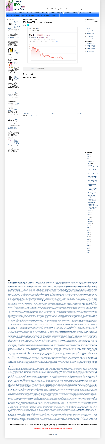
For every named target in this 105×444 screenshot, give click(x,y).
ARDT (48, 298)
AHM (61, 291)
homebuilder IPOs (70, 341)
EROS (29, 328)
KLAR (78, 349)
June (89, 214)
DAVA (67, 319)
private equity (73, 380)
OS (78, 373)
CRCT (45, 316)
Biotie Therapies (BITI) (49, 303)
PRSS (9, 381)
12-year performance (79, 282)
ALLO (79, 293)
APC (96, 295)
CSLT (9, 317)
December (90, 159)
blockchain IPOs (21, 304)
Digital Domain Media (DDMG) (38, 321)
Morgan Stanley (73, 363)
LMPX (48, 354)
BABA (43, 300)
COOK (66, 315)
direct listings (58, 321)
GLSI (19, 337)
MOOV (57, 363)
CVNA (75, 317)
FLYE (34, 332)
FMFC (38, 332)
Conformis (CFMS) (41, 315)
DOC (96, 321)
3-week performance (18, 286)
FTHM (17, 335)
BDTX (96, 300)
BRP (33, 306)
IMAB (35, 344)
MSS (23, 365)
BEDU (13, 302)
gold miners (52, 337)
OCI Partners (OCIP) (90, 371)
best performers (53, 302)
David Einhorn (70, 319)
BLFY (11, 304)
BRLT (25, 306)
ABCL (27, 289)
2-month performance (18, 283)
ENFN (56, 327)
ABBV (25, 289)
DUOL (17, 324)
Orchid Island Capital (64, 373)
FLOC (20, 332)
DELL (44, 320)
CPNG (22, 316)
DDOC (96, 319)
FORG (72, 332)
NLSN (84, 368)
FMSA (41, 332)
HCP (44, 340)
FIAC (11, 331)
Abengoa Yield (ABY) (32, 289)
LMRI (51, 354)
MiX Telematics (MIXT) (68, 362)
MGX (28, 361)
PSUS (44, 381)
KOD (30, 350)
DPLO (41, 322)
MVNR (57, 365)
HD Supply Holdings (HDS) (52, 340)
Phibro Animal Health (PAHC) (66, 377)
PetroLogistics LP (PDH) (14, 377)
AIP (83, 291)
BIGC (84, 302)
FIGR (37, 331)
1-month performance (13, 282)
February (90, 221)
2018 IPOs (74, 12)
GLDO (74, 336)
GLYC (26, 337)
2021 (88, 229)
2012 (88, 245)
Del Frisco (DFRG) (29, 320)
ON (81, 372)
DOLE (19, 322)
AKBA (9, 293)
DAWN (74, 319)
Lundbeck (64, 356)
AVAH (84, 299)
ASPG (18, 299)
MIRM (54, 362)
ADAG (9, 290)
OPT (54, 373)
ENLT (58, 327)
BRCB (89, 304)
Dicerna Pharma (28, 321)
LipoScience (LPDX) (25, 354)
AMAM (25, 294)
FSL (87, 333)
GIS (66, 336)
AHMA (63, 291)
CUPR (46, 317)
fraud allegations (44, 333)
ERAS (15, 328)
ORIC (71, 373)
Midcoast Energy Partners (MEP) (91, 361)
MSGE (13, 365)
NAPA (94, 365)
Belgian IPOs (19, 302)
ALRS (96, 293)
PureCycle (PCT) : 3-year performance (92, 200)
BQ (79, 304)
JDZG (11, 348)
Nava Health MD (91, 202)
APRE (71, 296)
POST (94, 379)
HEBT (77, 340)
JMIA (53, 348)
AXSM (28, 300)
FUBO (19, 335)
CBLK (69, 308)
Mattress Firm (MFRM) (52, 358)
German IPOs (31, 336)
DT (77, 322)
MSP (21, 365)
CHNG (20, 312)
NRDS (74, 369)
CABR (30, 307)
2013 (88, 243)
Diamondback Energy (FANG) (17, 321)
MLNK (75, 362)
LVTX (84, 356)
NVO (39, 371)
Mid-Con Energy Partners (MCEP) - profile (77, 361)
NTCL (94, 369)
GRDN (94, 337)
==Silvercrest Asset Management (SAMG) (12, 128)
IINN (19, 344)
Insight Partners (37, 345)
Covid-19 (12, 316)
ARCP (43, 298)
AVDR (91, 299)
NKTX (79, 368)
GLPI (17, 337)
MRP (92, 363)
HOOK (96, 341)
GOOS (68, 337)
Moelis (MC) (40, 363)
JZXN (92, 348)
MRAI (83, 363)
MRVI (94, 363)
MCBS (75, 358)
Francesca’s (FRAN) (37, 333)
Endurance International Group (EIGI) (25, 327)
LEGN (9, 353)
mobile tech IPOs (23, 363)
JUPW (88, 348)
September (90, 165)
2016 (88, 238)
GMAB (28, 337)
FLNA (15, 332)
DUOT (19, 324)
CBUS (90, 308)
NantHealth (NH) (83, 365)
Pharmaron (49, 377)
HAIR (26, 340)
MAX (61, 358)
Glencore (77, 336)
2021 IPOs (52, 12)
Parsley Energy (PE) (74, 375)
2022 (88, 227)
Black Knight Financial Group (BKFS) (71, 303)
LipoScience (19, 354)
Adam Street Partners (14, 290)
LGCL (51, 353)
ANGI (54, 295)
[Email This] (37, 68)
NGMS (42, 368)
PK (14, 379)
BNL (49, 304)
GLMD (80, 336)
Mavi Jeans (58, 358)
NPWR (72, 369)
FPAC (21, 333)
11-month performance (62, 282)
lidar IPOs (77, 353)
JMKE (55, 348)
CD (94, 308)
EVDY (67, 328)
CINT (40, 312)
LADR (96, 350)
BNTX (58, 304)
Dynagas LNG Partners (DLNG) (36, 324)
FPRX (26, 333)
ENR (63, 327)
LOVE (94, 354)
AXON (25, 300)
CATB (44, 308)
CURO (51, 317)
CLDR (68, 312)
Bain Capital (47, 300)
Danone (44, 319)
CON (27, 315)
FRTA (76, 333)
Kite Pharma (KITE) (66, 349)
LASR (38, 352)
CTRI (36, 317)
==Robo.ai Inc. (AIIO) (12, 119)
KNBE (9, 350)
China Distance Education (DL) (76, 311)
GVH (19, 340)
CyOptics (18, 319)
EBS (96, 324)
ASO (10, 299)
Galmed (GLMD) (42, 335)
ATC (36, 299)
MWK (59, 365)
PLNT (55, 379)
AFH (11, 291)
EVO (91, 328)
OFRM (13, 372)
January (89, 223)
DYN (30, 324)
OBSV (74, 371)
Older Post (79, 113)
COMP (22, 315)
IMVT (60, 344)
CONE (30, 315)
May (89, 216)
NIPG (62, 368)
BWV (88, 306)
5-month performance (80, 286)
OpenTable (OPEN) (37, 373)
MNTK (14, 363)
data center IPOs (56, 319)
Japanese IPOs (84, 346)
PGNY (39, 377)
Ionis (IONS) (74, 345)
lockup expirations (58, 354)
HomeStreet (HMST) (77, 341)
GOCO (45, 337)
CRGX (53, 316)
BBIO (65, 300)
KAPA (21, 349)
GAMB (47, 335)
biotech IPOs (41, 303)
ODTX (9, 372)
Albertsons (29, 293)
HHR (21, 341)
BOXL (77, 304)
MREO (85, 363)
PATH (90, 375)
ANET (49, 295)
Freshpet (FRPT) (58, 333)
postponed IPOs (20, 380)
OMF (71, 372)
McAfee (72, 358)
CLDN (65, 312)
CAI (56, 307)
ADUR (61, 290)
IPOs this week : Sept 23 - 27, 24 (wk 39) (93, 174)
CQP (33, 316)
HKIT (47, 341)
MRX (96, 363)
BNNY (52, 304)
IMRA (48, 344)
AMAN (28, 294)
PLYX (69, 379)
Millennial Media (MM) (45, 362)
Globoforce (90, 336)
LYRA (13, 357)
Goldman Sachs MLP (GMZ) (59, 337)
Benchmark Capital (25, 302)
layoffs (54, 352)
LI (68, 353)
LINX (16, 354)
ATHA (40, 299)
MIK (30, 362)
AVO (18, 300)
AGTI (54, 291)
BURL (75, 306)
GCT (70, 335)
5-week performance (90, 286)
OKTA (43, 372)
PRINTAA (64, 380)
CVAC (63, 317)
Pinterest (92, 377)
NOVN (62, 369)
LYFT (11, 357)
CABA (28, 307)
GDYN (84, 335)
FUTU (29, 335)
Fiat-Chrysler (14, 331)
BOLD (66, 304)
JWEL (90, 348)
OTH (92, 373)
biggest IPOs (16, 303)
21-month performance (80, 285)
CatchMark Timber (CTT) (49, 308)
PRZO (21, 381)
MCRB (89, 358)
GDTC (82, 335)
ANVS (86, 295)
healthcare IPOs (64, 340)
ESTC (34, 328)
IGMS (96, 342)
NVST (43, 371)
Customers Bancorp (58, 317)
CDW (19, 309)
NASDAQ (11, 367)
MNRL (9, 363)
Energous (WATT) (46, 327)
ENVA (67, 327)
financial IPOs (43, 331)
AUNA (64, 299)
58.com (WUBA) (24, 287)
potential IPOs (26, 380)
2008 (88, 252)
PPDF (32, 380)
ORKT (73, 373)
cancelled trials (13, 308)
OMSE (79, 372)
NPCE (66, 369)
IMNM (42, 344)
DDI (92, 319)
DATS (64, 319)
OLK (54, 372)
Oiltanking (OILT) (37, 372)
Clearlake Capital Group (90, 312)
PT (48, 381)
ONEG (9, 373)
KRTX (56, 350)
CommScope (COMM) (17, 315)
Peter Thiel (95, 376)
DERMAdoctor (88, 320)
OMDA (67, 372)
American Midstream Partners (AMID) (73, 294)
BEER (15, 302)
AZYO (41, 300)
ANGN (63, 295)
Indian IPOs (84, 344)
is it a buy (44, 346)
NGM (40, 368)
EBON (94, 324)
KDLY (45, 349)
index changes (77, 344)
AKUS (16, 293)
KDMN (48, 349)
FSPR (91, 333)
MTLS (35, 365)
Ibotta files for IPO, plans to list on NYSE (16, 64)
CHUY (30, 312)
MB (63, 358)
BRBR (87, 304)
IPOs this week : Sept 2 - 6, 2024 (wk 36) (93, 208)
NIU (64, 368)
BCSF (84, 300)
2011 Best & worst (90, 51)
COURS (9, 316)
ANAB (33, 295)
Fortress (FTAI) (76, 332)
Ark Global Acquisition (65, 298)
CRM (59, 316)
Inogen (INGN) (22, 345)
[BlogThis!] (39, 68)
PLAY (37, 379)
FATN (74, 329)
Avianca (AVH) (10, 300)
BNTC (56, 304)
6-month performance (33, 287)
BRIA (96, 304)
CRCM (42, 316)
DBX (82, 319)
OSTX (87, 373)
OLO (60, 372)
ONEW (14, 373)
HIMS (33, 341)
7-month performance (61, 287)
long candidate (87, 354)
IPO (85, 345)
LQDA (24, 356)
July (89, 212)
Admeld (39, 290)
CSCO (96, 316)
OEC (11, 372)
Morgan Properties (66, 363)
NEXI (22, 368)
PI (76, 377)
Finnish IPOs (48, 331)
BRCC (92, 304)
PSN (29, 381)
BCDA (77, 300)
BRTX (36, 306)
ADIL (35, 290)
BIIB (19, 303)
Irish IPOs (39, 346)
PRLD (80, 380)
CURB (49, 317)
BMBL (43, 304)
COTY (82, 315)
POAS (81, 379)
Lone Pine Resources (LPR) (77, 354)
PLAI (16, 379)
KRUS (58, 350)
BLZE (40, 304)
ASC (8, 299)
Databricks (61, 319)
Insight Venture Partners (44, 345)
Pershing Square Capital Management (86, 376)
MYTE (67, 365)
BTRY (58, 306)
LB (58, 352)
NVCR (30, 371)
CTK (27, 317)
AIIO (80, 291)
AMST (21, 295)
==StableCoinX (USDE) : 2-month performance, (13, 38)
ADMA (37, 290)
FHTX (9, 331)
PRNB (82, 380)
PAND (39, 375)
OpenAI (31, 373)
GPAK (74, 337)
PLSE (59, 379)
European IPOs (53, 328)
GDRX (77, 335)
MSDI (11, 365)
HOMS (83, 341)
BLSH (28, 304)
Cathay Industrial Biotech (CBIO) (60, 308)
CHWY (32, 312)
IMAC (37, 344)
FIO (59, 331)
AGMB (39, 291)
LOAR (53, 354)
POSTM (15, 380)
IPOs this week (90, 27)
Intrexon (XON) (60, 345)
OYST (29, 375)
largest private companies (32, 352)
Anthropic (80, 295)
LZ (16, 357)
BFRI (59, 302)
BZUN (16, 307)
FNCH (43, 332)
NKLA (76, 368)
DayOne (77, 319)
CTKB (29, 317)
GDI (75, 335)
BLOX (26, 304)
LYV (15, 357)
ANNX (66, 295)
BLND (17, 304)
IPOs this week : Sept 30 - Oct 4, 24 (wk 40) (93, 167)
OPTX (56, 373)
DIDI (32, 321)
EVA (60, 328)
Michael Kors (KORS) (45, 361)
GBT (68, 335)
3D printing (44, 286)
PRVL (19, 381)
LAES (9, 352)
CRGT (50, 316)
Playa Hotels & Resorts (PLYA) (43, 379)
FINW (57, 331)
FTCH (94, 333)
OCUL (96, 371)
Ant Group (74, 295)
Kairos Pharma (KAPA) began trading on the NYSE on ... (93, 181)
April (89, 217)
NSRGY (86, 369)
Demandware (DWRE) (77, 320)
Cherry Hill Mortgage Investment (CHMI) (52, 311)
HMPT (51, 341)
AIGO (73, 291)
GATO (59, 335)
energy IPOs (52, 327)
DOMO (21, 322)
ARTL (85, 298)
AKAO (96, 291)
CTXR (38, 317)
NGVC (45, 368)
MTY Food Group (47, 365)
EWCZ (18, 329)
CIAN (38, 312)
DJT (69, 321)
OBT (76, 371)
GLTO (21, 337)
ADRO (47, 290)
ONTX (27, 373)
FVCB (31, 335)
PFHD (35, 377)
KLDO (83, 349)
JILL (39, 348)
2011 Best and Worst (68, 283)
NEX (19, 368)
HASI (33, 340)
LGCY (54, 353)
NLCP (81, 368)
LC (68, 352)
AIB (71, 291)
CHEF (24, 311)
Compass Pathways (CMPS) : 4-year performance (92, 185)
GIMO (64, 336)
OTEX (90, 373)
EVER (69, 328)
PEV (25, 377)
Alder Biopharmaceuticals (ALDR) (49, 293)
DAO (46, 319)
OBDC (72, 371)
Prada (37, 380)
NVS (41, 371)
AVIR (14, 300)
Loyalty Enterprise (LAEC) (16, 356)
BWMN (85, 306)
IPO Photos (89, 35)
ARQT (80, 298)
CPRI (26, 316)
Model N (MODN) (35, 363)
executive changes (29, 329)
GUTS (15, 340)
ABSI (40, 289)
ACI (77, 289)
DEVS (92, 320)
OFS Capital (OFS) (18, 372)
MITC (58, 362)
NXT (54, 371)
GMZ (36, 337)
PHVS (74, 377)
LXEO (94, 356)
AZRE (39, 300)
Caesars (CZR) (34, 307)
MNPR (96, 362)
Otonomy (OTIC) (11, 375)
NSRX (89, 369)
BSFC (44, 306)
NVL (37, 371)
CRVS (73, 316)
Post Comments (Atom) (34, 115)
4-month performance (51, 286)
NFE (35, 368)
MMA (86, 362)
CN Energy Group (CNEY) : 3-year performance (91, 196)
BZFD (14, 307)
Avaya (86, 299)
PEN (50, 376)
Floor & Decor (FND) (24, 332)
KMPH (96, 349)
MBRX (68, 358)
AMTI (28, 295)
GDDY (73, 335)
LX (89, 356)
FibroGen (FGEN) (20, 331)
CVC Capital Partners (68, 317)
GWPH (21, 340)
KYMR (85, 350)
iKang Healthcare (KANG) (25, 344)
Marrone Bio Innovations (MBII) (19, 358)
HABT (24, 340)
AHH (55, 291)
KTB (71, 350)
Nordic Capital (17, 369)
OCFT (81, 371)
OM (64, 372)
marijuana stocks (65, 357)
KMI (94, 349)
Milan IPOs (33, 362)
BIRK (56, 303)
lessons (29, 353)
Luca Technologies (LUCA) (49, 356)
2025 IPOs (22, 12)
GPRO (76, 337)
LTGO (34, 356)
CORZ (76, 315)
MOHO (43, 363)
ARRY (83, 298)
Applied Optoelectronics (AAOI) (60, 296)
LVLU (82, 356)
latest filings (41, 352)
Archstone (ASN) (31, 298)
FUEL (22, 335)
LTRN (42, 356)
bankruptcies (52, 300)
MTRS (38, 365)
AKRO (14, 293)
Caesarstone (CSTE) (51, 307)
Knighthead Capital (13, 350)
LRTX (28, 356)
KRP (52, 350)
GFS (41, 336)
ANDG (38, 295)
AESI (96, 290)
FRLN (66, 333)
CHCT (12, 311)
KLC (80, 349)
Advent (63, 290)
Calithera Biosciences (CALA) (72, 307)
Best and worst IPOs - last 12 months (43, 302)
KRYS (61, 350)
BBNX (68, 300)
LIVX (37, 354)
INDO (88, 344)
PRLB (77, 380)
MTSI (40, 365)
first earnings (77, 331)
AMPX (12, 295)
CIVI (47, 312)
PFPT (37, 377)
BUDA (67, 306)
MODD (30, 363)
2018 (88, 234)
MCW (94, 358)
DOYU (36, 322)
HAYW (35, 340)
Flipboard (9, 332)
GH (45, 336)
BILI (21, 303)
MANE (33, 357)
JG (21, 348)
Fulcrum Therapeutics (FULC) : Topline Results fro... (92, 190)
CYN (16, 319)
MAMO (23, 357)
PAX (14, 376)
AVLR (16, 300)
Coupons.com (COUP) (90, 315)
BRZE (42, 306)
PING (79, 377)
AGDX (22, 291)
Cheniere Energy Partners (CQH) (37, 311)
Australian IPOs (71, 299)
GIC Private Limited (53, 336)
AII (78, 291)
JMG (51, 348)
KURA (78, 350)
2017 (88, 236)
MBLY (65, 358)
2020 (88, 230)
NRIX (81, 369)
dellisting (52, 320)
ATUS (55, 299)
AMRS (16, 295)
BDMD (91, 300)
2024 (88, 158)
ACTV (89, 289)
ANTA (78, 295)
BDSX (93, 300)
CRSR (68, 316)
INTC (57, 345)
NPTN (69, 369)
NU (15, 371)
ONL (17, 373)
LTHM (38, 356)
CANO (20, 308)
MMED (88, 362)
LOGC (66, 354)
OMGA (74, 372)
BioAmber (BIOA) (29, 303)
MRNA (89, 363)
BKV (63, 303)
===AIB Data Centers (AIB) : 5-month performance (17, 50)
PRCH (41, 380)
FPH (23, 333)
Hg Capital (16, 341)
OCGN (86, 371)
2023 (88, 225)
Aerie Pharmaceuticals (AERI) (72, 290)
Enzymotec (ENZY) (87, 327)
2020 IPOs (59, 12)
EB (81, 324)
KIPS (61, 349)
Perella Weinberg (68, 376)
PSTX (42, 381)
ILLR (32, 344)
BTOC (56, 306)
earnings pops (77, 324)
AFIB (13, 291)
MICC (39, 361)
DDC (90, 319)
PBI (21, 376)
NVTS (48, 371)
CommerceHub (10, 315)
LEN (14, 353)
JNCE (57, 348)
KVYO (83, 350)
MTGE (33, 365)
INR (28, 345)
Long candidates (90, 33)
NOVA (59, 369)
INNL (17, 345)
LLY (43, 354)
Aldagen (41, 293)
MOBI (19, 363)
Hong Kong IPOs (87, 341)
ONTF (24, 373)
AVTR (21, 300)
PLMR (52, 379)
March (89, 219)
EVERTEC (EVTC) (84, 328)
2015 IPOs (9, 15)
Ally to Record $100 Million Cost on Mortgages (16, 78)
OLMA (58, 372)
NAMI (79, 365)
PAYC (18, 376)
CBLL (72, 308)
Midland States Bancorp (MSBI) (13, 362)
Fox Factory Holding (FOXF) (15, 333)
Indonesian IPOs (92, 344)
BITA (58, 303)
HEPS (86, 340)
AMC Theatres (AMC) (45, 294)
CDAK (96, 308)
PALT (37, 375)
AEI (65, 290)
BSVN (47, 306)
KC (37, 349)
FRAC (32, 333)
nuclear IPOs (18, 371)
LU (44, 356)
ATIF (47, 299)
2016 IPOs (89, 12)
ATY (57, 299)
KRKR (42, 350)
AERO (78, 290)
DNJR (87, 321)
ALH (61, 293)
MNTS (16, 363)
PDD (41, 376)
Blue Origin (31, 304)
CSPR (14, 317)
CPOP (24, 316)
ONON (22, 373)
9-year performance (17, 289)
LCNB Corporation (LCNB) (76, 352)
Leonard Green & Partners (20, 353)
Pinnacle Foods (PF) (84, 377)
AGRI (42, 291)
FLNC (17, 332)
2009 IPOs (58, 283)
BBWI (70, 300)
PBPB (28, 376)
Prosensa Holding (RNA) (93, 380)
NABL (70, 365)
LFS (42, 353)
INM (12, 345)
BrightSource (17, 306)
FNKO (45, 332)
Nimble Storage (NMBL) (54, 368)
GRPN (57, 339)
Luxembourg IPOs (75, 356)
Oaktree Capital (66, 371)
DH (11, 321)
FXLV (38, 335)
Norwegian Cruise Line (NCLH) (46, 369)
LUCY (55, 356)
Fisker (81, 331)
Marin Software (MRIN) (73, 357)
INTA (54, 345)
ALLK (77, 293)
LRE (26, 356)
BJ (61, 303)
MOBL (27, 363)
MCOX (87, 358)
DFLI (96, 320)
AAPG (22, 289)
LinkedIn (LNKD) (11, 354)
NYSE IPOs (89, 28)
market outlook (79, 357)
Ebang (83, 324)
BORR (68, 304)
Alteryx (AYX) (12, 294)
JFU (20, 348)
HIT (44, 341)
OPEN (29, 373)
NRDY (77, 369)
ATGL (38, 299)
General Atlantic (91, 335)
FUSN (27, 335)
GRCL (91, 337)
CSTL (23, 317)
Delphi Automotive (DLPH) (59, 320)
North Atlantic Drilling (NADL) (34, 369)
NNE (90, 368)
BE (8, 302)
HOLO (56, 341)
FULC (24, 335)
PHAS (52, 377)
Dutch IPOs (23, 324)
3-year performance (30, 69)
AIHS (77, 291)
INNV (19, 345)
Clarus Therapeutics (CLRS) (57, 312)
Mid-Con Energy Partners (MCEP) (64, 361)
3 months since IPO (91, 46)
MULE (52, 365)
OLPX (63, 372)
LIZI (40, 354)
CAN (80, 307)
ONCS (93, 372)
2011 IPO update (75, 283)
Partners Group (81, 375)
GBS (66, 335)
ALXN (18, 294)
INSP (50, 345)
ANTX (84, 295)
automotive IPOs (80, 299)
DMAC (78, 321)
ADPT (45, 290)
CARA (22, 308)
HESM (9, 341)
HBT (38, 340)
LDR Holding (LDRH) (88, 352)
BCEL (81, 300)
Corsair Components (71, 315)
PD (39, 376)
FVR (33, 335)
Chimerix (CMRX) (68, 311)
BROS (31, 306)
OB (69, 371)
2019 (88, 232)
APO (26, 296)
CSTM (25, 317)
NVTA (45, 371)
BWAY (83, 306)
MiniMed (51, 362)
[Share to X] (40, 68)
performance (73, 376)
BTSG (60, 306)
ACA (63, 289)
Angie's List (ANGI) (58, 295)
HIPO (43, 341)
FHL (94, 329)
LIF (80, 353)
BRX (38, 306)
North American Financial (24, 369)
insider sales (31, 345)
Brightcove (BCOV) (11, 306)
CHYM (36, 312)
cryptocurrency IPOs (84, 316)
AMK (86, 294)
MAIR (21, 357)
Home (8, 12)
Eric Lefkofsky (18, 328)
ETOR (44, 328)
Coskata (78, 315)
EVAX (62, 328)
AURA (67, 299)
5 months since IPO (91, 48)
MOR (60, 363)
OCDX (79, 371)
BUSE (77, 306)
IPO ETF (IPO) (88, 345)
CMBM (37, 313)
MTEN (30, 365)
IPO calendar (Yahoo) (91, 38)
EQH (13, 328)
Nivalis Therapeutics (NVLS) (70, 368)
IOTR (79, 345)
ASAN (96, 298)
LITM (30, 354)
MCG (84, 358)
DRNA (65, 322)
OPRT (52, 373)
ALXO (21, 294)
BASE (58, 300)
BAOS (56, 300)
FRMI (68, 333)
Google (65, 337)
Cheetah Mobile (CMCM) (17, 311)
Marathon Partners (49, 357)
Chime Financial (62, 311)
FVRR (36, 335)
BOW (73, 304)
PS (23, 381)
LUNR (70, 356)
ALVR (16, 294)
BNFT (48, 304)
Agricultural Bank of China (47, 291)
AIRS (92, 291)
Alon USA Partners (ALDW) (90, 293)
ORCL (69, 373)
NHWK (48, 368)
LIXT (39, 354)
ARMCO (73, 298)
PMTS (76, 379)
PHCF (59, 377)
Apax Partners (92, 295)
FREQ (53, 333)
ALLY (81, 293)
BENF (30, 302)
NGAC (38, 368)
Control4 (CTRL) (61, 315)
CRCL (40, 316)
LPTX (22, 356)
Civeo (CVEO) (43, 312)
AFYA (17, 291)
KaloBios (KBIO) (11, 349)
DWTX (28, 324)
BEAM (10, 302)
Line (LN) (95, 353)
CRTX (71, 316)
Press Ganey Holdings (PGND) (56, 380)
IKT (30, 344)
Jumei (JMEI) (76, 348)
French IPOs (50, 333)
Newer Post (26, 113)
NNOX (93, 368)
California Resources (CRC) (61, 307)
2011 (88, 247)
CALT (78, 307)
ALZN (23, 294)
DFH (94, 320)
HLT (48, 341)
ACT (84, 289)
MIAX (37, 361)
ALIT (63, 293)
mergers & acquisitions (66, 360)
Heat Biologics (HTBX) (72, 340)
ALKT (65, 293)
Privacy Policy (68, 380)
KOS (38, 350)
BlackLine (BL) (80, 303)
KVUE (80, 350)
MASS (26, 358)
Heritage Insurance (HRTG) (92, 340)
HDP (60, 340)
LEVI (32, 353)
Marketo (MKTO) (86, 357)
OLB (46, 372)
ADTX (59, 290)
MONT (55, 363)
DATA (51, 319)
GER (27, 336)
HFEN (11, 341)
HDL (58, 340)
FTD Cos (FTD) (10, 335)
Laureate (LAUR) (47, 352)
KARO (24, 349)
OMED (69, 372)
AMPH (88, 294)
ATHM (45, 299)
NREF (79, 369)
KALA (96, 348)
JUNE (80, 348)
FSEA (85, 333)
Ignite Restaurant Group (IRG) (13, 344)
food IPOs (60, 332)
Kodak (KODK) (34, 350)
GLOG (94, 336)
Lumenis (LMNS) (60, 356)
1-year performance (34, 282)
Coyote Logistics (17, 316)
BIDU (70, 302)
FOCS (48, 332)
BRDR (94, 304)
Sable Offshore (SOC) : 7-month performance (93, 205)
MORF (62, 363)
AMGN (81, 294)
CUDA (41, 317)
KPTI (40, 350)
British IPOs (22, 306)
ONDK (96, 372)
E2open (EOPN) (45, 324)
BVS (80, 306)
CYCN (14, 319)
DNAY (82, 321)
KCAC (39, 349)
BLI (13, 304)
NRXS (84, 369)
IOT (77, 345)
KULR (75, 350)
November (90, 161)
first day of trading (64, 331)
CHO (22, 312)
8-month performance (79, 287)
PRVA (14, 381)
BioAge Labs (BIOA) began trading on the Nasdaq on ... (93, 171)
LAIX (11, 352)
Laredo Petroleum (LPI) (22, 352)
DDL (94, 319)
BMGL (45, 304)
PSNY (34, 381)
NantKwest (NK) (89, 365)
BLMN (15, 304)
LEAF (94, 352)
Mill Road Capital (38, 362)
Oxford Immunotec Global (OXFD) (22, 375)
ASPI (20, 299)
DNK (89, 321)
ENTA (65, 327)
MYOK (64, 365)
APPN (67, 296)
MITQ (63, 362)
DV (26, 324)
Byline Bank (92, 306)
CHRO (27, 312)
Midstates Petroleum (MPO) (24, 362)
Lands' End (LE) (15, 352)
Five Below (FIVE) (87, 331)
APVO (79, 296)
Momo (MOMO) (50, 363)
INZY (69, 345)
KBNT (35, 349)
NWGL (50, 371)
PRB (39, 380)
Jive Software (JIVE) (44, 348)
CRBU (38, 316)
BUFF (72, 306)
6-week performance (43, 287)
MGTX (26, 361)
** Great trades (90, 36)
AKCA (11, 293)
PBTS (31, 376)
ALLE (75, 293)
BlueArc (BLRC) (36, 304)
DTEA (81, 322)
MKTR (73, 362)
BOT (71, 304)
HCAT (40, 340)
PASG (85, 375)
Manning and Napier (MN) (38, 357)
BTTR (63, 306)
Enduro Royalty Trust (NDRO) (38, 327)
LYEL (9, 357)
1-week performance (23, 282)
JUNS (85, 348)
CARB (25, 308)
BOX (75, 304)
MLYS (82, 362)
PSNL (32, 381)
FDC (81, 329)
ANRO (71, 295)
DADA (34, 319)
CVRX (80, 317)
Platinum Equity (32, 379)
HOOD (93, 341)
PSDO (27, 381)
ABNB (38, 289)
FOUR (9, 333)
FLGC (96, 331)
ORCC (58, 373)
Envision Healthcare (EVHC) (74, 327)
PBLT (26, 376)
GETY (35, 336)
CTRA (34, 317)
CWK (84, 317)
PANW (46, 375)
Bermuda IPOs (33, 302)
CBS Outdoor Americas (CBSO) (83, 308)
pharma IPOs (43, 377)
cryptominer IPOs (92, 316)
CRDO (48, 316)
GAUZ (62, 335)
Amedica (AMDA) (55, 294)
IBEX (70, 342)
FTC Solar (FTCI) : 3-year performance (92, 193)
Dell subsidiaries (48, 320)
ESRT (32, 328)
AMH (84, 294)
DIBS (24, 321)
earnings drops (69, 324)
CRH (55, 316)
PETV (20, 377)
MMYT (91, 362)
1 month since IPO (90, 43)
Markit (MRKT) (92, 357)
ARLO (70, 298)
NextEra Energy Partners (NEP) (28, 368)
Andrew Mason (42, 295)
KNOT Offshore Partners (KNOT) (23, 350)
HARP (31, 340)
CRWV (79, 316)
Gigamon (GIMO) (60, 336)
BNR (54, 304)
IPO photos (94, 345)
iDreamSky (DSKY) (85, 342)
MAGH (18, 357)
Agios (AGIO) (36, 291)
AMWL (31, 295)
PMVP (78, 379)
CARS (32, 308)
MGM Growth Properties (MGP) (13, 361)
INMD (14, 345)
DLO (74, 321)
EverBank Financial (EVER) (76, 328)
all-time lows (71, 293)
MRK (87, 363)
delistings (35, 320)
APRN (74, 296)
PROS (87, 380)
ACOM (82, 289)
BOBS (61, 304)
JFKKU (18, 348)
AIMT (82, 291)
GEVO (37, 336)
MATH (46, 358)
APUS (76, 296)
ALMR (84, 293)
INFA (96, 344)
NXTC (56, 371)
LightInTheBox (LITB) (85, 353)
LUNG (68, 356)
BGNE (63, 302)
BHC (67, 302)
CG (75, 309)
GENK (14, 336)
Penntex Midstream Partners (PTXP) (58, 376)
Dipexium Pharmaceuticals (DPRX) (50, 321)
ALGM (58, 293)
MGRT (23, 361)
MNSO (11, 363)
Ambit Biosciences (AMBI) (36, 294)
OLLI (56, 372)
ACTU (86, 289)
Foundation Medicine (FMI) (92, 332)
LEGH (96, 352)
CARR (30, 308)
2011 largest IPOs (86, 283)
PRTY (11, 381)
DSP (75, 322)
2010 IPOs (47, 15)
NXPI (52, 371)
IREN (36, 346)
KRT (54, 350)
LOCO (63, 354)
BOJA (63, 304)
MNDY (93, 362)
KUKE (73, 350)
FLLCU (12, 332)
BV (79, 306)
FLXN (30, 332)
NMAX (86, 368)
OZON (32, 375)
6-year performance (52, 287)
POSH (86, 379)
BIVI (60, 303)
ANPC (69, 295)
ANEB (46, 295)
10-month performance (44, 282)
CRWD (76, 316)
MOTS (77, 363)
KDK (43, 349)
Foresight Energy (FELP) (66, 332)
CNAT (47, 313)
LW (88, 356)
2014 (88, 241)
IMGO (39, 344)
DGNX (9, 321)
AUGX (62, 299)
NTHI (96, 369)
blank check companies (87, 303)
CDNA (9, 309)
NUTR (25, 371)
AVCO (89, 299)
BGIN (61, 302)
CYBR (11, 319)
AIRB (85, 291)
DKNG (72, 321)
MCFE (82, 358)
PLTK (62, 379)
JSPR (72, 348)
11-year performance (71, 282)
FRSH (73, 333)
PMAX (71, 379)
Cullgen (43, 317)
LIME (90, 353)
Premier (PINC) (47, 380)
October (89, 163)
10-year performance (53, 282)
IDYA (92, 342)
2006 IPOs (45, 283)
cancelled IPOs (91, 307)
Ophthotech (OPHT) (44, 373)
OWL (15, 375)
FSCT (83, 333)
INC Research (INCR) (71, 344)
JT (73, 348)
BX (89, 306)
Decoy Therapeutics (14, 320)
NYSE (60, 371)
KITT (71, 349)
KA (94, 348)
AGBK (20, 291)
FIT (83, 331)
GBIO (64, 335)
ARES (55, 298)
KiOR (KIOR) (58, 349)
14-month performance (88, 282)
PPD (30, 380)
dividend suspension (65, 321)
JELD (14, 348)
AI (66, 291)
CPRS (29, 316)
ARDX (50, 298)
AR (86, 296)
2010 (88, 248)
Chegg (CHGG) (28, 311)
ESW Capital (38, 328)
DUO (15, 324)
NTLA (9, 371)
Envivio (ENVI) (81, 327)
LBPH (60, 352)
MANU (45, 357)
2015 (88, 239)
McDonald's (79, 358)
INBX (62, 344)
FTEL (14, 335)
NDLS (48, 366)
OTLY (96, 373)
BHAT (66, 302)
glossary (14, 337)
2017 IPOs (82, 12)
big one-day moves (79, 302)
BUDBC (69, 306)
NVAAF (27, 371)
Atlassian (49, 299)
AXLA (23, 300)
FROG (71, 333)
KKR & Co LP (74, 349)
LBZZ (67, 352)
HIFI (23, 341)
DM (75, 321)
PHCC (57, 377)
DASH (49, 319)
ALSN (9, 294)
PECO (48, 376)
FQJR (30, 333)
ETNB (42, 328)
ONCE (83, 372)
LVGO (79, 356)
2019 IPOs (67, 12)
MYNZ (62, 365)
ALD (38, 293)
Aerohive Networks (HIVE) (84, 290)
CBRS (76, 308)
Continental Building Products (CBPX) (51, 315)
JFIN (15, 348)
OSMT (85, 373)
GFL (40, 336)
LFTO (47, 353)
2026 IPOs (14, 12)
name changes (74, 365)
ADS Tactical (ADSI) (52, 290)
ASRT (27, 299)
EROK (27, 328)
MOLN (46, 363)
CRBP (35, 316)
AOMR (89, 295)
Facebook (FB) (54, 329)
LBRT (64, 352)
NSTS (92, 369)
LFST (44, 353)
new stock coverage (14, 368)
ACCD (66, 289)
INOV (27, 345)
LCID (70, 352)
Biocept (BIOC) (35, 303)
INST (52, 345)
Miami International (32, 361)
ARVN (90, 298)
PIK (77, 377)
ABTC (44, 289)
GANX (57, 335)
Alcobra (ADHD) (35, 293)
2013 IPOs (24, 15)
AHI (57, 291)
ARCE (26, 298)
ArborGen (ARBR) (11, 298)
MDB (96, 358)
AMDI (51, 294)
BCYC (88, 300)
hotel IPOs (10, 342)
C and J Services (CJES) (22, 307)
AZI (36, 300)
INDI (81, 344)
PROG (84, 380)
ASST (30, 299)
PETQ (9, 377)
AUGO (59, 299)
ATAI (32, 299)
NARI (96, 365)
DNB (84, 321)
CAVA (67, 308)
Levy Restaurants (36, 353)
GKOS (69, 336)
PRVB (16, 381)
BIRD (54, 303)
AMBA (30, 294)
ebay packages (87, 324)
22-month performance (89, 285)
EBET (92, 324)
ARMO (76, 298)
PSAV (25, 381)
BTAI (49, 306)
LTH (36, 356)
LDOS (84, 352)
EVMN (89, 328)
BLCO (96, 303)
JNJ (59, 348)
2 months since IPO (91, 45)
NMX (88, 368)
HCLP (42, 340)
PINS (89, 377)
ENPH (61, 327)
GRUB (65, 339)
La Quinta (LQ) (92, 350)
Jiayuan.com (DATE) (35, 348)
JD (94, 346)
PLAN (28, 379)
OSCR (80, 373)
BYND (96, 306)
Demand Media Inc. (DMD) (68, 320)
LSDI (30, 356)
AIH (75, 291)
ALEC (56, 293)
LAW (51, 352)
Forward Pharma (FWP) (83, 332)
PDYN (43, 376)
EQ (8, 328)
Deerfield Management (22, 320)
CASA (37, 308)
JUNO (83, 348)
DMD (80, 321)
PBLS (24, 376)
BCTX (86, 300)
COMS (25, 315)
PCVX (38, 376)
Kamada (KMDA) (17, 349)
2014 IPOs (16, 15)
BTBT (51, 306)
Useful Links (55, 15)
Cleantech (84, 312)
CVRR (78, 317)
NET (67, 366)
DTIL (83, 322)
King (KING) (53, 349)
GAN (54, 335)
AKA (94, 291)
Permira (77, 376)
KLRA (85, 349)
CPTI (31, 316)
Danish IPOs (40, 319)
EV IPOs (57, 328)
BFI (57, 302)
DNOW (91, 321)
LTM (40, 356)
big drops (73, 302)
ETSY (47, 328)
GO (43, 337)
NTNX (11, 371)
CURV (54, 317)
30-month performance (37, 286)
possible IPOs (90, 379)
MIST (56, 362)
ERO (22, 328)
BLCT (9, 304)
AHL (59, 291)
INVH (64, 345)
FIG (35, 331)
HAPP (28, 340)
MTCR (27, 365)
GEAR (87, 335)
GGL (43, 336)
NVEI (35, 371)
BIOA (25, 303)
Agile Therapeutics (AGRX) (28, 291)
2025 (88, 156)
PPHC (35, 380)
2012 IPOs (32, 15)
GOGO (48, 337)
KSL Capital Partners (66, 350)
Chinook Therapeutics (14, 312)
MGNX (20, 361)
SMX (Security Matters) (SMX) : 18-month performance (92, 177)
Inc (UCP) (65, 344)
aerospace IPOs (92, 290)
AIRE (88, 291)
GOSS (71, 337)
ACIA (79, 289)
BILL (23, 303)
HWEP (55, 342)
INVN (67, 345)
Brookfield (28, 306)
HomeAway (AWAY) (63, 341)
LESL (26, 353)
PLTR (64, 379)
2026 (88, 154)
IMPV (46, 344)
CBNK (74, 308)
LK (42, 354)
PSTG (37, 381)
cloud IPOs (12, 313)
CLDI (63, 312)
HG (13, 341)
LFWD (49, 353)
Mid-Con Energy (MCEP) (53, 361)
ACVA (91, 289)
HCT (46, 340)
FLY (31, 332)
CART (35, 308)
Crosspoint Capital (63, 316)
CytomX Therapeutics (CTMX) (27, 319)
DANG (36, 319)
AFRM (15, 291)
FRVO (78, 333)
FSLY (89, 333)
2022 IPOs (44, 12)
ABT (42, 289)
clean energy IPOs (72, 312)
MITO (61, 362)
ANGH (51, 295)
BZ (12, 307)
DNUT (94, 321)
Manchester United (28, 357)
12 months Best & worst (91, 49)
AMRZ (19, 295)
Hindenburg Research (38, 341)
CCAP (92, 308)
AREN (53, 298)
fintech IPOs (53, 331)
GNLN (41, 337)
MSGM (16, 365)
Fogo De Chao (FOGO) (53, 332)
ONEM (11, 373)
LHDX (67, 353)
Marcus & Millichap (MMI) (57, 357)
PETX (23, 377)
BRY (40, 306)
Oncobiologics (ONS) (88, 372)
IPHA (81, 345)
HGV (19, 341)
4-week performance (61, 286)
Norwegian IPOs (55, 369)
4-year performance (70, 286)
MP (79, 363)
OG (22, 372)
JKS (49, 348)
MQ (80, 363)
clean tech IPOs (79, 312)
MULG (54, 365)
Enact (18, 327)
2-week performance (28, 283)
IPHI (83, 345)
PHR (72, 377)
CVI (73, 317)
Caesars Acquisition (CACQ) (43, 307)
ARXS (92, 298)
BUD (65, 306)
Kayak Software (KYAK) (29, 349)
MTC (25, 365)
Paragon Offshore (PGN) (52, 375)
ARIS (60, 298)
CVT (82, 317)
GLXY (24, 337)
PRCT (44, 380)
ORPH (76, 373)
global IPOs (86, 336)
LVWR (86, 356)
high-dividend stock (27, 341)
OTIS (94, 373)
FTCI (28, 25)
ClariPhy (50, 312)
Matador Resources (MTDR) (32, 358)
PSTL (39, 381)
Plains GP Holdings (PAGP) (22, 379)
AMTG (26, 295)
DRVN (70, 322)
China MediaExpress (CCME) (88, 311)
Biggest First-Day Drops (90, 302)
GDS (80, 335)
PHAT (54, 377)
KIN (49, 349)
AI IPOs (68, 291)
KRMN (45, 350)
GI (49, 336)
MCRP (92, 358)
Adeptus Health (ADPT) (27, 290)
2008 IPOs (53, 283)
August (89, 210)
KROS (50, 350)
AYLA (30, 300)
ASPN (22, 299)
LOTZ (92, 354)
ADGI (33, 290)
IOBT (71, 345)
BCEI (79, 300)
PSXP (46, 381)
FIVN (92, 331)
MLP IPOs (79, 362)
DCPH (87, 319)
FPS (28, 333)
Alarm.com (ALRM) (23, 293)
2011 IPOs (39, 15)
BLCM (94, 303)
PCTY (35, 376)
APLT (20, 296)
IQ (25, 346)
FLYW (36, 332)
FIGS (39, 331)
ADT (56, 290)
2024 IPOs (29, 12)
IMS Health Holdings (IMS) (54, 344)
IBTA (74, 342)
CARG (27, 308)
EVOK (93, 328)
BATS (61, 300)
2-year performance (38, 283)
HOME (58, 341)
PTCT (50, 381)
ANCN (36, 295)
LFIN (40, 353)
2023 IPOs (37, 12)
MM (84, 362)
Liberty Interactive (72, 353)
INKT (9, 345)
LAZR (56, 352)
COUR (96, 315)
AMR (14, 295)
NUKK (22, 371)
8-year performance (89, 287)
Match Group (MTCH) (41, 358)
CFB (71, 309)
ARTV (88, 298)
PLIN (50, 379)
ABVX (58, 289)
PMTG (73, 379)
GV (17, 340)
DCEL (84, 319)
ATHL (42, 299)
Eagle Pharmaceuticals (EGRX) (54, 324)
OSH (82, 373)
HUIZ (47, 342)
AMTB (24, 295)
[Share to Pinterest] (43, 68)
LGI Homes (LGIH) (61, 353)
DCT (89, 319)
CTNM (32, 317)
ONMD (19, 373)
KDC (41, 349)
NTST (14, 371)
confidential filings (34, 315)
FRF (62, 333)
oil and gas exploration (28, 372)
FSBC (81, 333)
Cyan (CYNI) (89, 317)
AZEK (35, 300)
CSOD (11, 317)
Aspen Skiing (14, 299)
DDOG (9, 320)
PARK (58, 375)
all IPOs (67, 293)
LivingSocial (33, 354)
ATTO (53, 299)
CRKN (57, 316)
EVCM (65, 328)
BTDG (53, 306)
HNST (53, 341)
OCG (83, 371)
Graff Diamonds (80, 337)
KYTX (88, 350)
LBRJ (62, 352)
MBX (70, 358)
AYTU (32, 300)
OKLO (41, 372)
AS (94, 298)
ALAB (19, 293)
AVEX (96, 299)
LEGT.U (11, 353)
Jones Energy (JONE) (66, 348)
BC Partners (73, 300)
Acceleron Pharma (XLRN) (72, 289)
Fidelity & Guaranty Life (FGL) (28, 331)
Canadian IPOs (84, 307)
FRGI (64, 333)
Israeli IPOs (48, 346)
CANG (17, 308)
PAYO (20, 376)
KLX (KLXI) (91, 349)
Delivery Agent (39, 320)
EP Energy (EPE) (94, 327)
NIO (60, 368)
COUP (84, 315)
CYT (21, 319)
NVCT (33, 371)
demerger (84, 320)
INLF (11, 345)
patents (88, 375)
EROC (24, 328)
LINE (93, 353)
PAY (15, 376)
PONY (83, 379)
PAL (35, 375)
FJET (94, 331)
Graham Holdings (87, 337)
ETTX (49, 328)
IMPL (44, 344)
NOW (64, 369)
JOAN (61, 348)
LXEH (91, 356)
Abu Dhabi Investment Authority (51, 289)
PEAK (46, 376)
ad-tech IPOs (94, 289)
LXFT (96, 356)
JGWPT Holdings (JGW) (27, 348)
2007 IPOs (49, 283)
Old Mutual (49, 372)
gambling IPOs (51, 335)
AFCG (9, 291)
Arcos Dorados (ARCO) (38, 298)
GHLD (47, 336)
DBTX (80, 319)
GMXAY (33, 337)
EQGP (10, 328)
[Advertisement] (59, 4)
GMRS (31, 337)
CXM (86, 317)
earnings (88, 31)
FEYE (87, 329)
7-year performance (70, 287)
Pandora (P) (42, 375)
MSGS (19, 365)
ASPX (25, 299)
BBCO (63, 300)
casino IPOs (41, 308)
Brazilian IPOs (82, 304)
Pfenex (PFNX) (30, 377)
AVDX (94, 299)
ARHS (58, 298)
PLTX (66, 379)
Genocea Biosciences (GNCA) (20, 336)
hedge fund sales (82, 340)
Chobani (24, 312)
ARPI (78, 298)
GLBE (71, 336)
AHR (65, 291)
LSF (32, 356)
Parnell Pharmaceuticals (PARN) (65, 375)
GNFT (39, 337)
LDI (81, 352)
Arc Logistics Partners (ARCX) (19, 298)
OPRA (49, 373)
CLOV (16, 313)
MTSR (42, 365)
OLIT (52, 372)
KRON (47, 350)
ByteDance (10, 307)
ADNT (42, 290)
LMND (46, 354)
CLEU (96, 312)
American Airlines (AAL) (62, 294)
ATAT (34, 299)
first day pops (72, 331)
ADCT (22, 290)
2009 (88, 250)
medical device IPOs (33, 360)
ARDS (46, 298)
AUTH (75, 299)
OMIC (76, 372)
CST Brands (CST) (18, 317)
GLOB (82, 336)
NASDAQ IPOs (90, 30)
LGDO (56, 353)
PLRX (57, 379)
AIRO (90, 291)
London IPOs (69, 354)
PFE (27, 377)
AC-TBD (61, 289)
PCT (33, 376)
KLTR (88, 349)
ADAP (19, 290)
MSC (9, 365)
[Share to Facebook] (42, 68)
